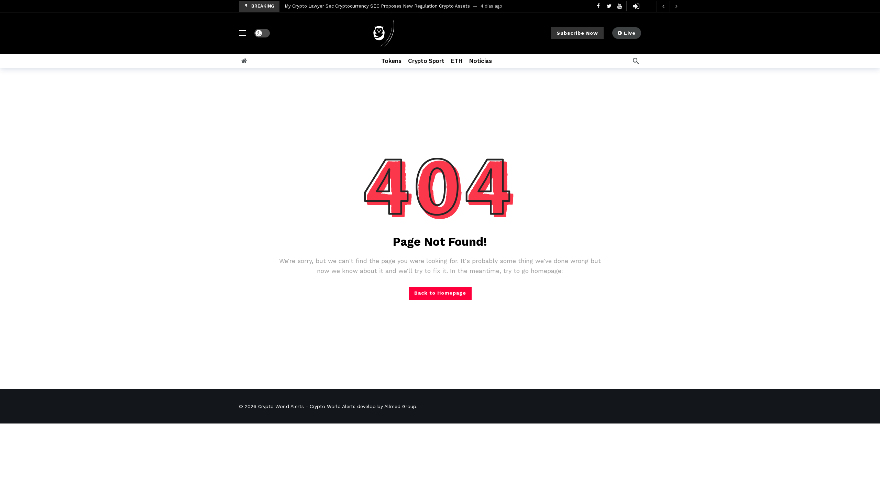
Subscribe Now (577, 33)
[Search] (636, 61)
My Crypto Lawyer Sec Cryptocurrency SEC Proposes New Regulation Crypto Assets (377, 6)
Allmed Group (400, 406)
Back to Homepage (440, 293)
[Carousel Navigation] (670, 6)
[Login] (636, 6)
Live (630, 33)
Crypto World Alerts (281, 406)
